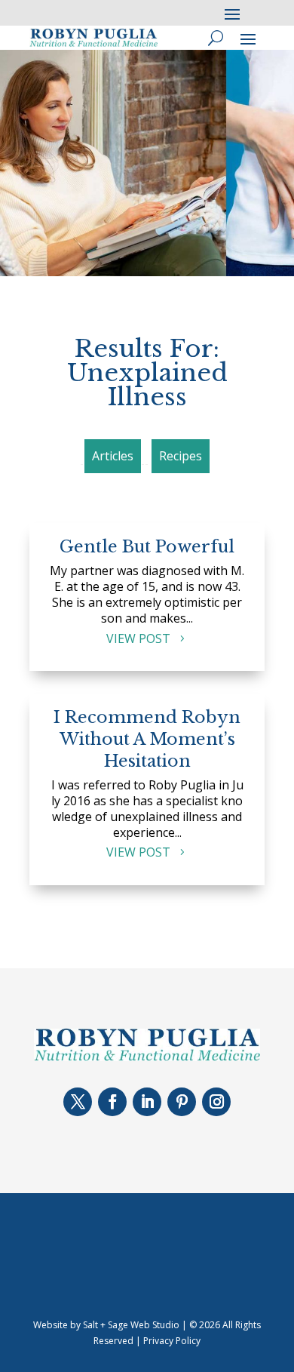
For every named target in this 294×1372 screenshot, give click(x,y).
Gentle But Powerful (147, 547)
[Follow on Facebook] (112, 1101)
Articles (112, 456)
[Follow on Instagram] (216, 1101)
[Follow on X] (77, 1101)
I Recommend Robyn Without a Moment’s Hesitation (147, 739)
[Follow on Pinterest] (181, 1101)
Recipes (180, 456)
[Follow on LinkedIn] (147, 1101)
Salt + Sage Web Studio (131, 1324)
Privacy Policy (172, 1340)
